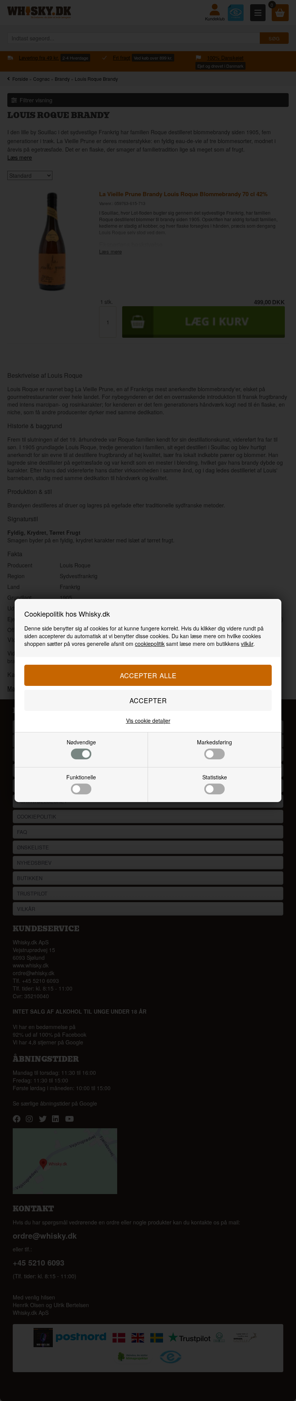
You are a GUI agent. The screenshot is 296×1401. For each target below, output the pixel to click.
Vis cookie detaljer (148, 720)
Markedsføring (214, 742)
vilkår (247, 643)
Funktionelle (81, 777)
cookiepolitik (150, 643)
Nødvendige (81, 742)
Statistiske (214, 777)
